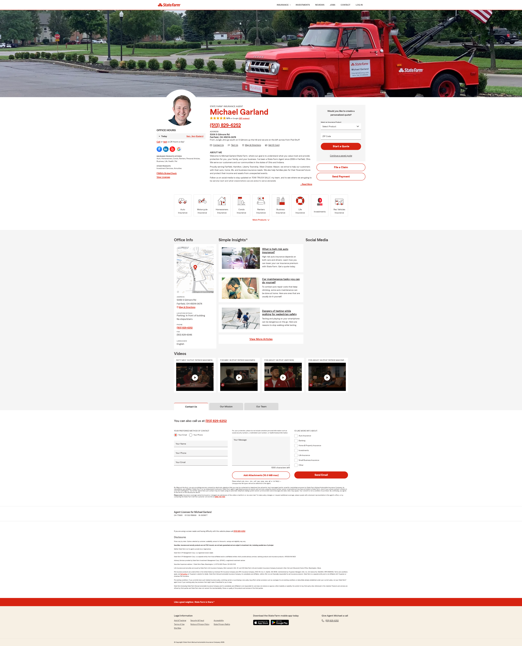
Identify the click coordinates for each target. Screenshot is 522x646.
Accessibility (219, 621)
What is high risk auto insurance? (275, 251)
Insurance (283, 5)
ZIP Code (326, 136)
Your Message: (240, 440)
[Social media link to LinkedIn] (166, 149)
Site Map (177, 628)
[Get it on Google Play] (280, 622)
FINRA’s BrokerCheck (167, 173)
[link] (169, 5)
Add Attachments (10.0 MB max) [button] (261, 475)
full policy (183, 574)
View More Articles (261, 339)
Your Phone (198, 435)
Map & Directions (187, 307)
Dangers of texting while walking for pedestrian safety (279, 313)
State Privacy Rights (222, 624)
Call (158, 142)
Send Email (321, 475)
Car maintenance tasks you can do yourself (281, 281)
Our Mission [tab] (226, 406)
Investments (303, 5)
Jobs (332, 5)
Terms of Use (179, 624)
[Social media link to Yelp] (172, 149)
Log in (359, 5)
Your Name (181, 444)
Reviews (319, 5)
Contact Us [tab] (191, 406)
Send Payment (341, 176)
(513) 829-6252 (225, 125)
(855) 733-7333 (220, 497)
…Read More (306, 184)
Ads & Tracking (180, 621)
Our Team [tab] (261, 406)
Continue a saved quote (341, 156)
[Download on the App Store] (261, 622)
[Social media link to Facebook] (159, 149)
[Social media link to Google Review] (179, 149)
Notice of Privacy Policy (199, 624)
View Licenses (163, 177)
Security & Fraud (197, 621)
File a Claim (341, 167)
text (165, 142)
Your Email (182, 435)
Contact (345, 5)
